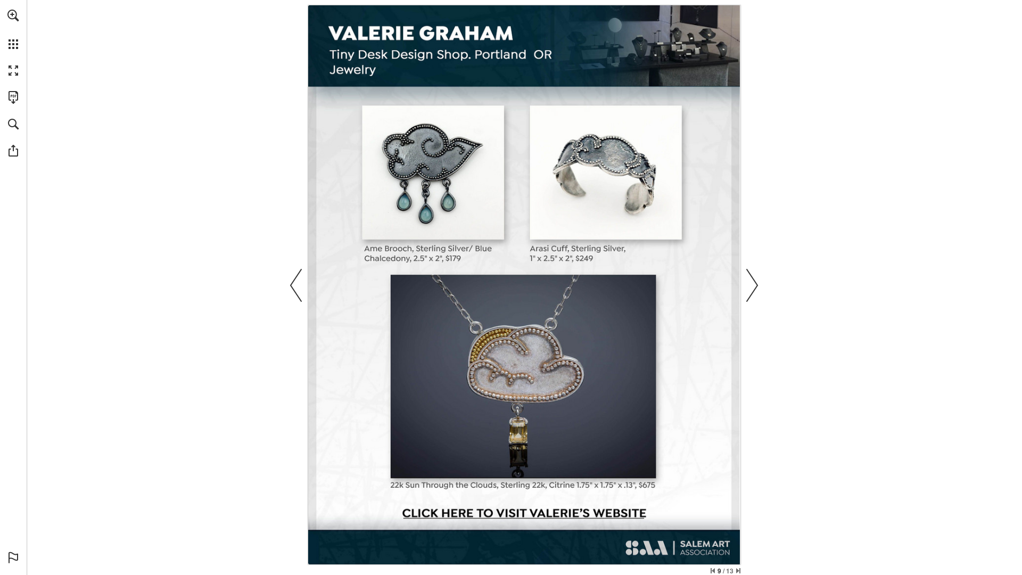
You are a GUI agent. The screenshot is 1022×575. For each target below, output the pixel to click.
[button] (13, 15)
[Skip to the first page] (713, 570)
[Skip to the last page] (738, 570)
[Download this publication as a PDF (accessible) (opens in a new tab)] (13, 97)
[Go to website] (522, 514)
